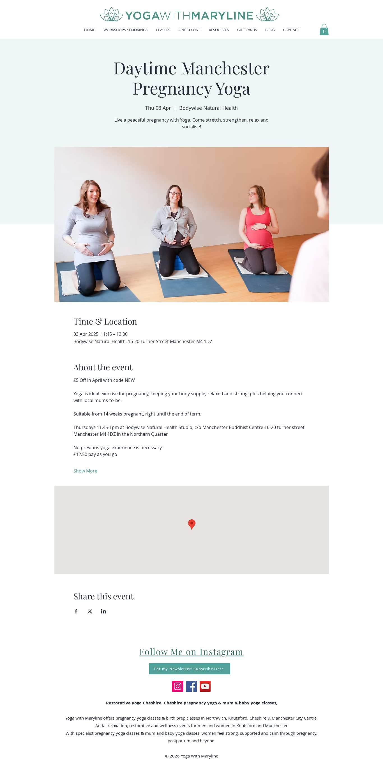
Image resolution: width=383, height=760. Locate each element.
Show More (85, 471)
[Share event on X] (90, 611)
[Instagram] (177, 686)
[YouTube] (205, 686)
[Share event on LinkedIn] (103, 611)
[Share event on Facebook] (76, 611)
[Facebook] (191, 686)
